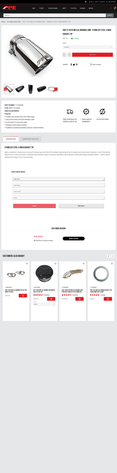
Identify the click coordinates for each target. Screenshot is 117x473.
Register (102, 1)
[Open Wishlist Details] (111, 8)
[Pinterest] (77, 64)
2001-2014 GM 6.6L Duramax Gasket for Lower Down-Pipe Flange (101, 291)
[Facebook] (71, 64)
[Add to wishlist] (27, 263)
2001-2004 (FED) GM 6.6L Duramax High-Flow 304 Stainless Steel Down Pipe (72, 291)
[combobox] (58, 15)
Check (34, 206)
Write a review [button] (73, 238)
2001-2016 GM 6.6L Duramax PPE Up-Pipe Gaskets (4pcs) (16, 291)
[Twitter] (74, 64)
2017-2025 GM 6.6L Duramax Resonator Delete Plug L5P (44, 291)
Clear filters (81, 206)
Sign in (97, 1)
